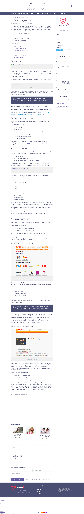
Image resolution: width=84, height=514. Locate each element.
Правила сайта (40, 485)
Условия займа (17, 46)
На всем (58, 34)
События (13, 13)
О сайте (38, 491)
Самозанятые (2, 504)
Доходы (1, 503)
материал (42, 74)
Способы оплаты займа (20, 55)
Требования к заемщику (20, 48)
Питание (58, 42)
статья (48, 207)
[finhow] (9, 1)
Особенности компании (20, 57)
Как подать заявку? (19, 50)
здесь (28, 143)
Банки (38, 13)
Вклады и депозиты (4, 507)
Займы (54, 13)
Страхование (62, 13)
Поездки (58, 37)
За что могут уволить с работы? (63, 103)
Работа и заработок (23, 13)
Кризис (1, 501)
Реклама (38, 493)
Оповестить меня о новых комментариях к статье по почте (38, 479)
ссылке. (39, 322)
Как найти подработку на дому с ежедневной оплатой (63, 100)
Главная (14, 17)
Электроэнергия (60, 45)
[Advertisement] (32, 409)
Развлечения (59, 35)
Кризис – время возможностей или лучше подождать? (64, 107)
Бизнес (32, 13)
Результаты (68, 49)
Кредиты (1, 508)
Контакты (38, 489)
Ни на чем (59, 40)
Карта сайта (39, 487)
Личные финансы (46, 13)
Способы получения (19, 52)
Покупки (58, 39)
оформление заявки (37, 151)
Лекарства (59, 47)
